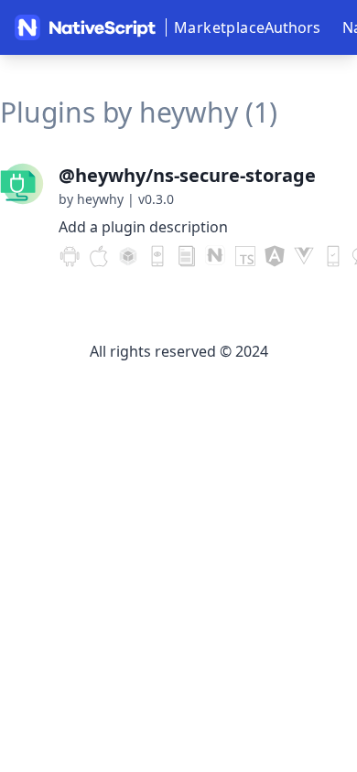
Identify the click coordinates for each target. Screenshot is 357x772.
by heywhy (91, 199)
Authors (292, 27)
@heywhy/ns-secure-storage (187, 175)
